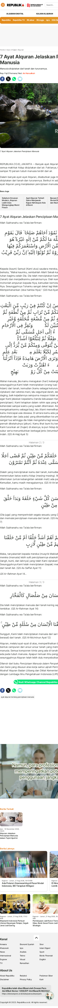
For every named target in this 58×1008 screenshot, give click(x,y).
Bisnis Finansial (46, 955)
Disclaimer (4, 979)
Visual (22, 959)
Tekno (22, 955)
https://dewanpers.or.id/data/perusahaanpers (22, 994)
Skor (41, 944)
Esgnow (3, 959)
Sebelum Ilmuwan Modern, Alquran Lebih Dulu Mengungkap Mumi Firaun (10, 203)
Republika (6, 20)
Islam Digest (45, 948)
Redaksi (23, 975)
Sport (42, 952)
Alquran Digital (14, 14)
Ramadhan (24, 963)
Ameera (3, 944)
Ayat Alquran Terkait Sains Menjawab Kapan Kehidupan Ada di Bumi (36, 201)
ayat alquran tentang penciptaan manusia (17, 697)
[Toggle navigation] (3, 5)
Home (2, 50)
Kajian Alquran (44, 14)
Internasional (5, 955)
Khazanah (4, 948)
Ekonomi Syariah (27, 944)
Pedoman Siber (46, 975)
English (43, 959)
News (2, 952)
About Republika (7, 975)
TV (1, 963)
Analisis (23, 952)
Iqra (8, 50)
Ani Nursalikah (29, 73)
